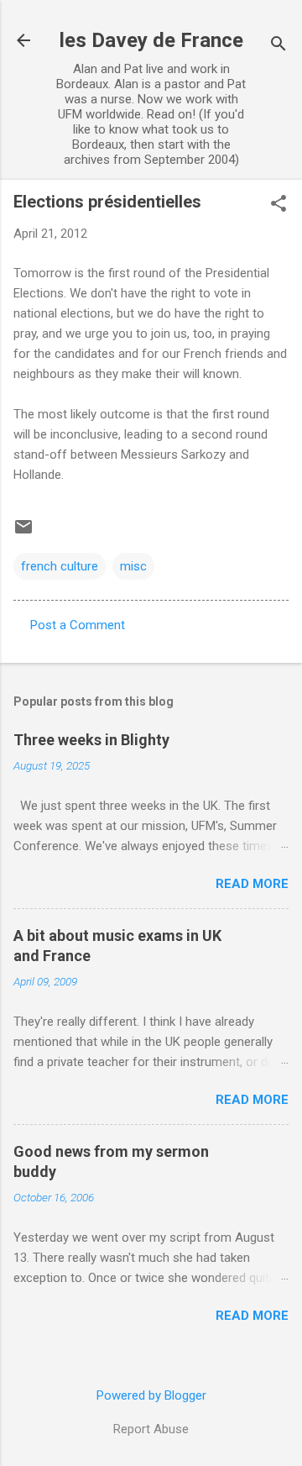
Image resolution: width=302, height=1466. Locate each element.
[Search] (278, 45)
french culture (59, 566)
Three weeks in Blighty (91, 740)
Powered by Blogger (151, 1395)
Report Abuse (151, 1429)
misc (133, 566)
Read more (252, 883)
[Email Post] (23, 532)
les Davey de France (151, 40)
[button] (278, 205)
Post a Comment (77, 625)
